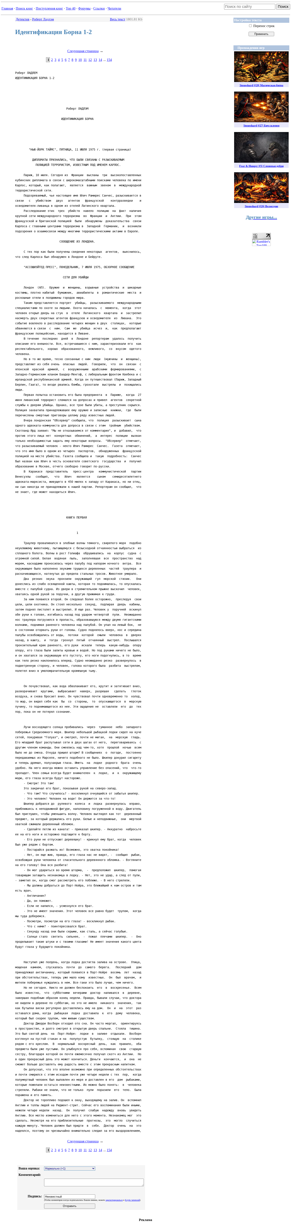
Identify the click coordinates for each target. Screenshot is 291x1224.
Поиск (283, 6)
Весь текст (117, 19)
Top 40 (70, 8)
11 (85, 60)
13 (95, 60)
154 (109, 60)
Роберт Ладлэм (43, 19)
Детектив (22, 19)
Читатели (114, 8)
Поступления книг (49, 8)
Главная (7, 8)
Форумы (84, 8)
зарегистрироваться (114, 1200)
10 (80, 60)
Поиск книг (24, 8)
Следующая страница (83, 51)
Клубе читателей (132, 1200)
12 (90, 60)
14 (100, 60)
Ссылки (99, 8)
